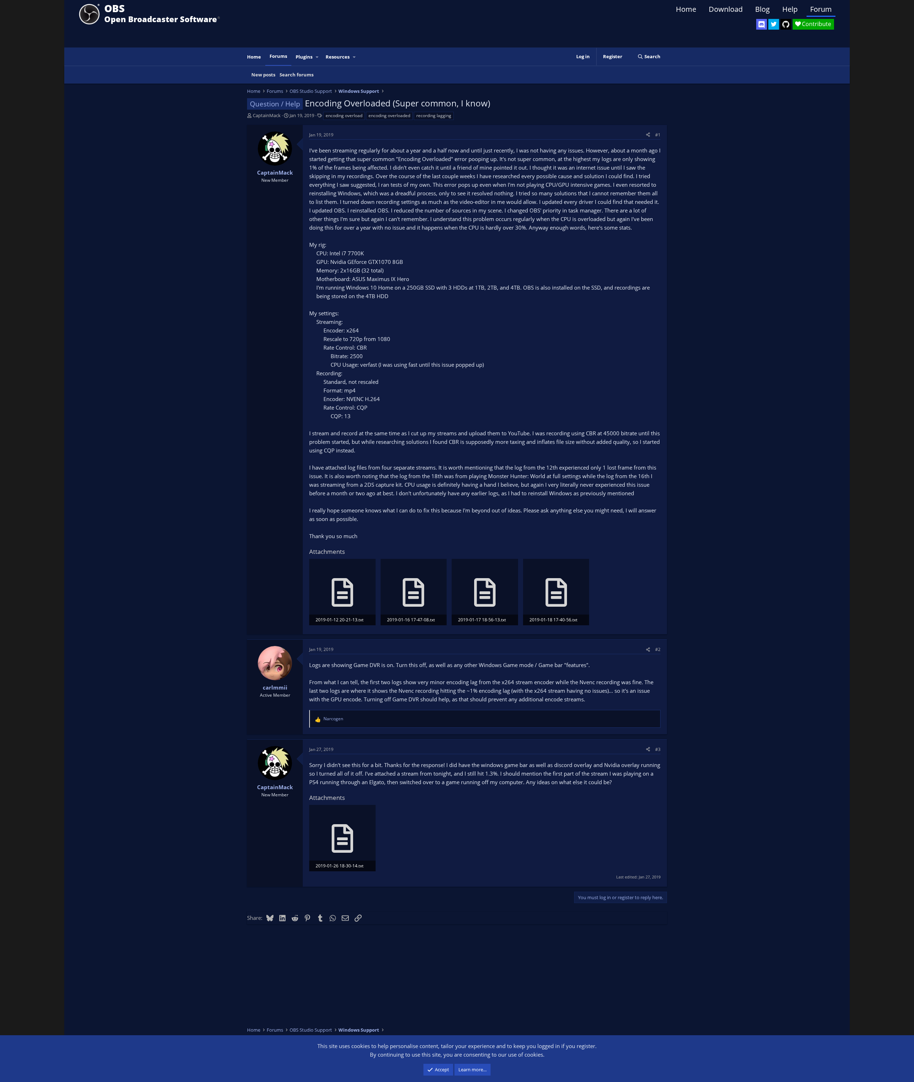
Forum (821, 9)
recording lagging (433, 115)
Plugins (304, 57)
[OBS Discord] (761, 24)
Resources (338, 57)
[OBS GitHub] (785, 24)
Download (726, 9)
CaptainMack (267, 115)
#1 (658, 135)
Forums (278, 56)
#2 (658, 649)
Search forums (296, 74)
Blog (762, 9)
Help (790, 9)
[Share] (648, 134)
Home (686, 9)
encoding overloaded (389, 115)
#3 (658, 749)
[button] (317, 57)
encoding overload (344, 115)
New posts (263, 74)
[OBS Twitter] (773, 24)
